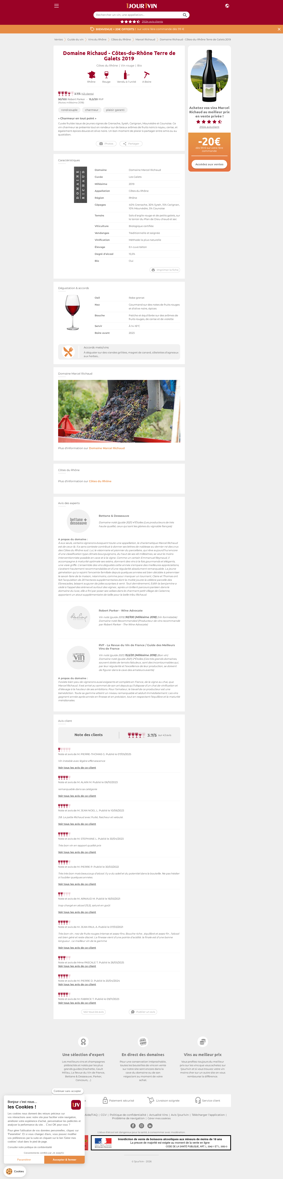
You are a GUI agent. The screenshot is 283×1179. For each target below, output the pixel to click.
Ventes (58, 39)
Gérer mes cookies (159, 1118)
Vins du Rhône (97, 39)
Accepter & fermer (64, 1159)
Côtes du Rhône (121, 39)
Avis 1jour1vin (180, 1115)
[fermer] (279, 29)
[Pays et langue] (227, 6)
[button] (14, 1171)
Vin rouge (127, 65)
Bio (139, 65)
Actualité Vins (158, 1115)
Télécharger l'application (208, 1115)
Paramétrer (24, 1159)
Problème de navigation (128, 1118)
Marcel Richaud (145, 39)
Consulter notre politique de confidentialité (30, 1147)
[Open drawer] (56, 6)
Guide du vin (75, 39)
